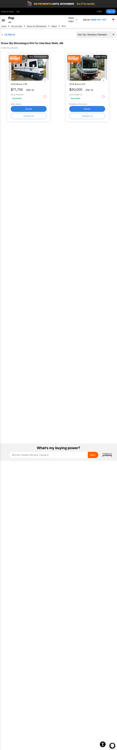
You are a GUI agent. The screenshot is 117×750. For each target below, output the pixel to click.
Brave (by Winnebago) (37, 26)
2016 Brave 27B (19, 84)
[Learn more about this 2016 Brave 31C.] (87, 68)
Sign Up (111, 11)
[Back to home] (11, 19)
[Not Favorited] (45, 96)
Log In (99, 11)
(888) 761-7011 (98, 19)
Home (4, 26)
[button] (103, 744)
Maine (54, 26)
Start (92, 455)
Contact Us (28, 116)
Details (28, 109)
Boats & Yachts (7, 12)
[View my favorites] (113, 20)
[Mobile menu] (3, 19)
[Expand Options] (45, 80)
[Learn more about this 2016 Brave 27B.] (29, 68)
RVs (18, 12)
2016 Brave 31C (77, 84)
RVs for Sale (16, 26)
